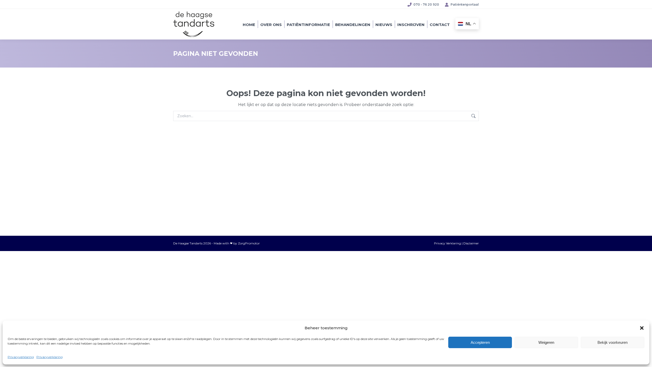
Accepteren (480, 342)
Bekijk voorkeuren (612, 342)
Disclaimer (471, 243)
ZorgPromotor (249, 243)
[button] (641, 328)
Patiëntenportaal (465, 4)
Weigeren (546, 342)
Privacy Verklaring (447, 243)
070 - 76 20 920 (426, 4)
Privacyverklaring (21, 357)
